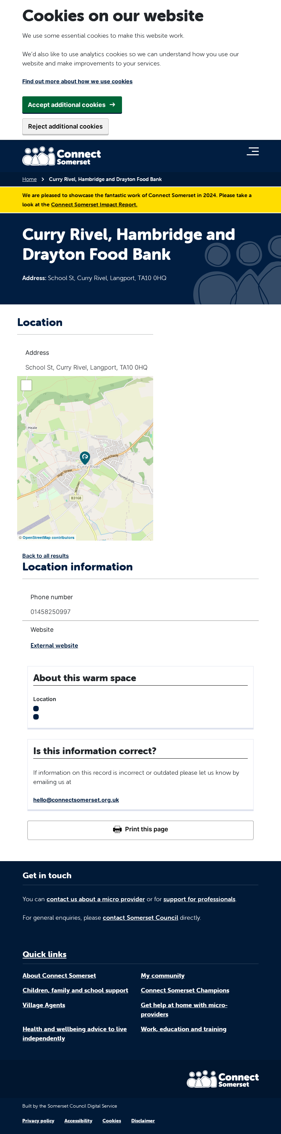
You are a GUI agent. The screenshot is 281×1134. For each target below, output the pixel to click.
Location (44, 699)
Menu (254, 151)
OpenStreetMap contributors (48, 537)
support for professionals (199, 899)
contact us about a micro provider (96, 899)
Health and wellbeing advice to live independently (75, 1033)
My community (163, 975)
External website (54, 645)
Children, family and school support (75, 990)
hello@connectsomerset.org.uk (76, 799)
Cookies (111, 1121)
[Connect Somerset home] (61, 156)
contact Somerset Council (140, 917)
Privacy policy (38, 1121)
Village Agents (44, 1005)
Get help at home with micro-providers (184, 1009)
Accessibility (78, 1121)
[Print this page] (140, 830)
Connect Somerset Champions (185, 990)
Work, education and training (184, 1029)
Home (29, 179)
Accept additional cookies (67, 104)
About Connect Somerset (59, 975)
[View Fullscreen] (26, 385)
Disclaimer (143, 1121)
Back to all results (45, 555)
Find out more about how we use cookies (77, 81)
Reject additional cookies (65, 126)
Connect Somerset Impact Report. (94, 204)
